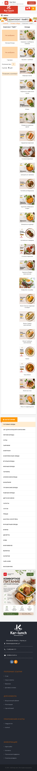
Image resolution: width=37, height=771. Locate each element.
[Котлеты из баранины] (27, 184)
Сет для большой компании (14, 429)
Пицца (5, 514)
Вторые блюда (9, 461)
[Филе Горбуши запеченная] (27, 334)
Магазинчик (8, 566)
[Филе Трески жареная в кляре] (27, 299)
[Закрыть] (2, 3)
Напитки (6, 556)
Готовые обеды (15, 23)
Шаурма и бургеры (10, 519)
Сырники (6, 445)
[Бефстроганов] (27, 68)
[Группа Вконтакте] (12, 662)
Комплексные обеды (11, 456)
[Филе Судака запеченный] (27, 316)
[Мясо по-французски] (27, 399)
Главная (5, 23)
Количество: (7, 64)
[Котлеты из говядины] (27, 233)
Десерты (6, 535)
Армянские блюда (10, 477)
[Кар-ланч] (9, 9)
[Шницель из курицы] (27, 217)
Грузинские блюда (10, 487)
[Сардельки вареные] (27, 136)
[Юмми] (27, 102)
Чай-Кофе (7, 561)
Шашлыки (7, 482)
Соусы (5, 508)
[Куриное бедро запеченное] (27, 265)
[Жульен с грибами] (27, 52)
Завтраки (6, 450)
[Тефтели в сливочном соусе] (27, 84)
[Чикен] (27, 352)
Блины (5, 529)
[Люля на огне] (27, 383)
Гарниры (6, 471)
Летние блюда (8, 435)
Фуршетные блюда (10, 524)
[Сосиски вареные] (27, 152)
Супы (5, 440)
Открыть (31, 3)
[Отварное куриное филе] (27, 118)
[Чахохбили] (27, 368)
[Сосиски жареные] (27, 249)
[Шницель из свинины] (27, 168)
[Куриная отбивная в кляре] (27, 200)
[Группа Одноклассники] (16, 662)
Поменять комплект (9, 74)
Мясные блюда (9, 466)
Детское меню (8, 498)
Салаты (6, 503)
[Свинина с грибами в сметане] (27, 35)
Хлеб (5, 540)
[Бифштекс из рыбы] (27, 283)
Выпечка (6, 550)
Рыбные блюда (9, 493)
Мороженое (7, 545)
